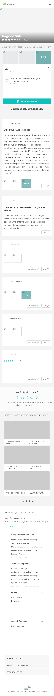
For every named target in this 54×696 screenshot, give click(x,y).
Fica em (14, 592)
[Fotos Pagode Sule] (27, 25)
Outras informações (19, 621)
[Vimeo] (30, 681)
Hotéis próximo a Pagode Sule (18, 521)
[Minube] (9, 4)
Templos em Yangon (20, 543)
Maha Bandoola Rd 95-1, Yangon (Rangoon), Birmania (25, 79)
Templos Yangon (41, 521)
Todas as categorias (20, 563)
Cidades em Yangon (20, 568)
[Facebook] (23, 681)
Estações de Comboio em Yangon (25, 579)
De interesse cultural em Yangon (25, 550)
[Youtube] (33, 681)
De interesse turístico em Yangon (25, 540)
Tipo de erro (9, 526)
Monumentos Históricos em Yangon (26, 547)
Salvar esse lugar (29, 101)
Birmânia (15, 601)
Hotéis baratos (17, 626)
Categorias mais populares (22, 535)
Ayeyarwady (16, 597)
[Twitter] (26, 681)
